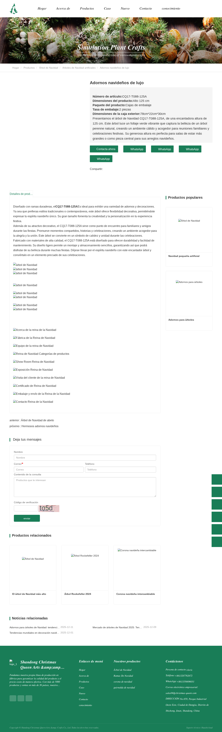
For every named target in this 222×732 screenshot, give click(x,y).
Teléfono (89, 463)
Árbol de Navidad (48, 67)
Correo (18, 463)
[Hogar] (14, 8)
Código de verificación (26, 502)
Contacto (145, 9)
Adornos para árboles (181, 319)
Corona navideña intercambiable (135, 594)
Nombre (18, 452)
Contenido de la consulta (27, 474)
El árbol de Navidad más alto (29, 594)
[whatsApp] (217, 479)
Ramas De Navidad (123, 675)
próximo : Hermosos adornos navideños (34, 426)
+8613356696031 (185, 681)
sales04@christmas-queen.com (181, 693)
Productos (29, 67)
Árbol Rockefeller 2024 (77, 594)
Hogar (42, 9)
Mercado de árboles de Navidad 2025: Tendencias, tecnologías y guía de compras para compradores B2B (118, 627)
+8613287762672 (183, 675)
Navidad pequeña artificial (183, 256)
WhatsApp (136, 149)
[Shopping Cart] (200, 8)
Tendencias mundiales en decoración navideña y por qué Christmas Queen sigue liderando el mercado (35, 632)
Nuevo (82, 693)
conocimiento (171, 9)
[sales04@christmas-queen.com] (217, 529)
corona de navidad (123, 681)
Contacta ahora (105, 149)
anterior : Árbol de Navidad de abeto (32, 420)
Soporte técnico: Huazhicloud (199, 727)
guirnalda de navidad (124, 687)
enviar (27, 518)
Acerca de (84, 675)
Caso (107, 9)
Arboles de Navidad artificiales (79, 67)
